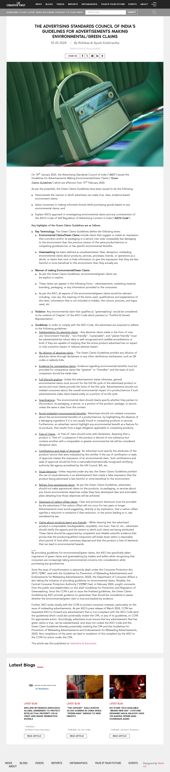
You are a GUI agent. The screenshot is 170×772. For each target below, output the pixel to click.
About (144, 4)
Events (132, 4)
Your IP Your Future (113, 4)
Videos (60, 4)
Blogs (49, 4)
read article (34, 736)
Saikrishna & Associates (83, 643)
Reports (73, 4)
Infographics (89, 4)
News (38, 4)
